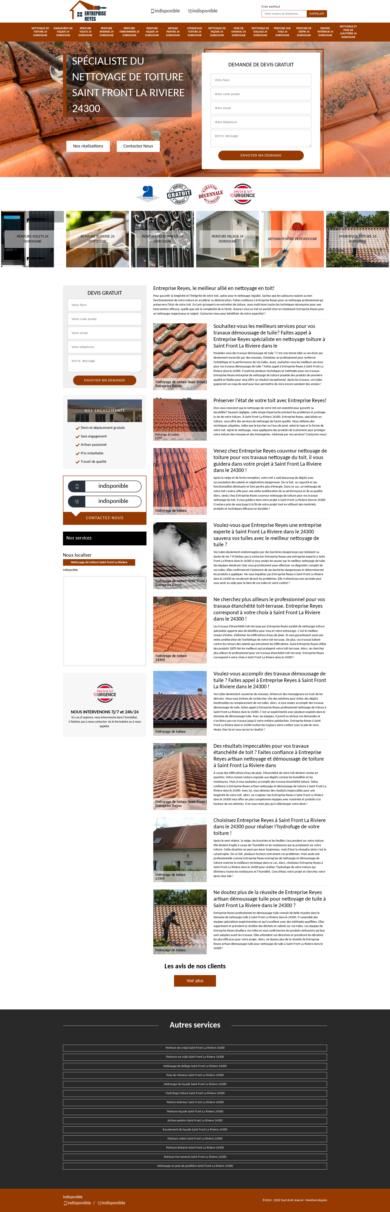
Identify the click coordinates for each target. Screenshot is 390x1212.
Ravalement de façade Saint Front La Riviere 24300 (195, 1129)
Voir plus (195, 980)
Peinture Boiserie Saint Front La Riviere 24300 (195, 1147)
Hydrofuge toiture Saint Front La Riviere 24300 (195, 1093)
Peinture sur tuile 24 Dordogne (282, 32)
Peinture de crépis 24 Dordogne (303, 32)
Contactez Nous (138, 146)
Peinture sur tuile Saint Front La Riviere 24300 (195, 1057)
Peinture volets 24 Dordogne (85, 32)
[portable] (77, 486)
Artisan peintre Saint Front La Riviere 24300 (195, 1120)
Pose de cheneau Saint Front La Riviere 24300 (195, 1075)
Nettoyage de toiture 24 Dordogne (40, 32)
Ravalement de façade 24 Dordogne (63, 32)
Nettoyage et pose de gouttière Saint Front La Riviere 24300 (195, 1166)
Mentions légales (316, 1200)
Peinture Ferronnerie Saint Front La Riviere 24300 (195, 1157)
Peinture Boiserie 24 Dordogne (107, 32)
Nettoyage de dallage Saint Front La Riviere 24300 (195, 1066)
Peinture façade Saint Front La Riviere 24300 (195, 1111)
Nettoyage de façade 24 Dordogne (217, 32)
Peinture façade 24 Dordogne (152, 32)
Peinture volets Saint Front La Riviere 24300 (195, 1138)
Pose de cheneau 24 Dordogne (238, 32)
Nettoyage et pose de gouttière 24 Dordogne (348, 32)
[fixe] (77, 501)
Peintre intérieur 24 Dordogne (325, 32)
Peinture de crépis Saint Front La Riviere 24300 (195, 1048)
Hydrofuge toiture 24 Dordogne (194, 32)
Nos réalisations (88, 146)
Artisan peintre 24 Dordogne (173, 32)
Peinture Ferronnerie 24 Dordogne (129, 32)
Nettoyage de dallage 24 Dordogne (260, 32)
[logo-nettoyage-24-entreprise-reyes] (88, 11)
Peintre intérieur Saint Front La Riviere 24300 (195, 1102)
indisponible (167, 11)
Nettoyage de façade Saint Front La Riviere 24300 (195, 1084)
